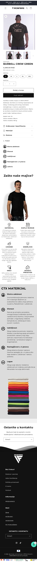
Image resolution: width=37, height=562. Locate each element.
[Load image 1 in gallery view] (10, 55)
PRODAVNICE (10, 501)
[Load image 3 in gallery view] (27, 55)
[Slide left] (4, 56)
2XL (29, 76)
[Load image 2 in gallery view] (18, 55)
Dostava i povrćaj (11, 474)
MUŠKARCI (9, 516)
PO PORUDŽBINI (11, 525)
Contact (8, 490)
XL (23, 76)
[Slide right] (33, 56)
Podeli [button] (7, 141)
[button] (5, 8)
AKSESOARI (9, 521)
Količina (5, 80)
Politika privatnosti (12, 482)
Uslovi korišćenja (11, 478)
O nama (8, 486)
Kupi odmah (18, 95)
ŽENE (7, 512)
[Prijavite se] (31, 439)
